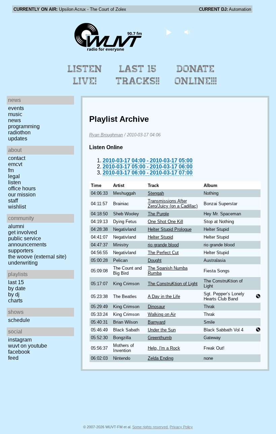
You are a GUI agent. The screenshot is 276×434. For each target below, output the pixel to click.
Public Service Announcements (27, 241)
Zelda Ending (160, 358)
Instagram (20, 340)
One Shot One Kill (165, 221)
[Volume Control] (188, 31)
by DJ (14, 294)
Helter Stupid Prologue (170, 229)
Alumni (16, 226)
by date (17, 288)
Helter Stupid (160, 237)
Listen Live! (85, 75)
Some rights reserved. (150, 427)
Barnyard (156, 322)
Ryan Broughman (106, 134)
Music (15, 114)
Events (16, 108)
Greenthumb (160, 337)
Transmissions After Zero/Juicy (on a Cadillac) (173, 203)
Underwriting (23, 263)
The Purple (158, 213)
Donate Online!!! (196, 75)
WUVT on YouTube (27, 346)
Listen (14, 182)
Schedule (19, 320)
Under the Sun (162, 329)
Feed (13, 358)
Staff (13, 201)
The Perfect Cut (163, 252)
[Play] (168, 31)
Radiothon (19, 132)
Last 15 (16, 282)
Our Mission (22, 194)
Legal (14, 176)
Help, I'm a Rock (164, 348)
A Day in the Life (164, 296)
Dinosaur (156, 306)
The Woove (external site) (37, 257)
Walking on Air (162, 314)
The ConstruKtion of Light (173, 283)
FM (11, 170)
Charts (15, 300)
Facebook (19, 352)
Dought (155, 260)
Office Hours (22, 188)
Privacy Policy (181, 427)
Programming (24, 126)
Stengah (156, 193)
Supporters (20, 250)
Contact (16, 158)
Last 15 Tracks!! (138, 75)
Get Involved (22, 232)
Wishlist (17, 207)
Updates (17, 138)
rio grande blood (163, 244)
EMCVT (15, 164)
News (14, 120)
